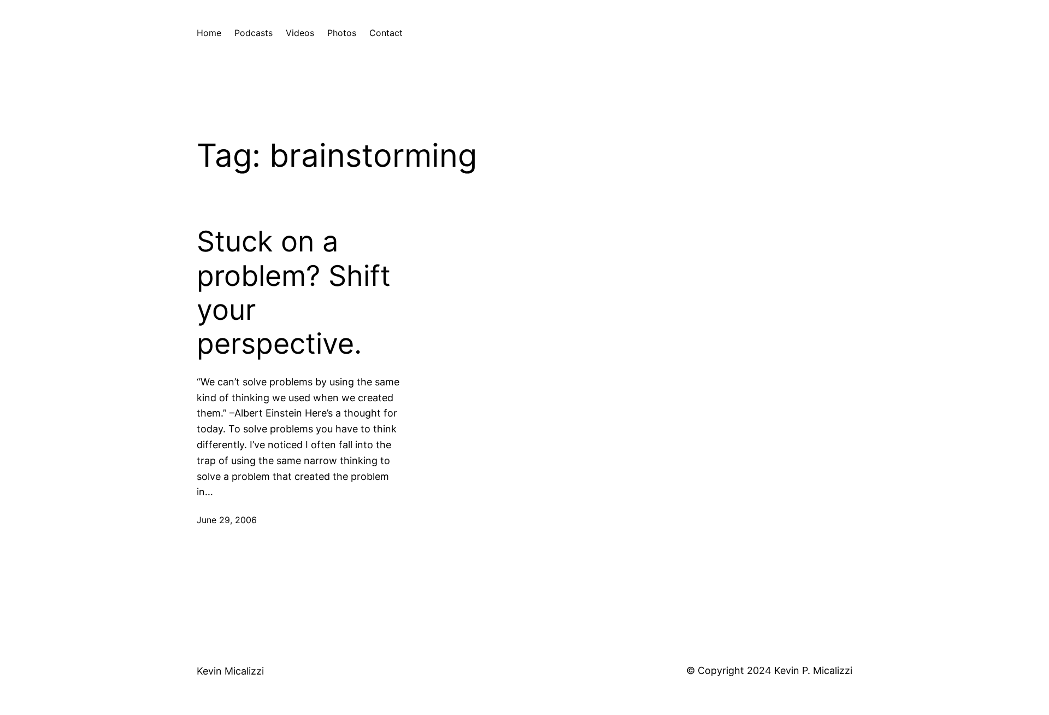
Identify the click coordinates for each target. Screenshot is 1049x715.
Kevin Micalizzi (230, 671)
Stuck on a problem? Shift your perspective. (294, 293)
